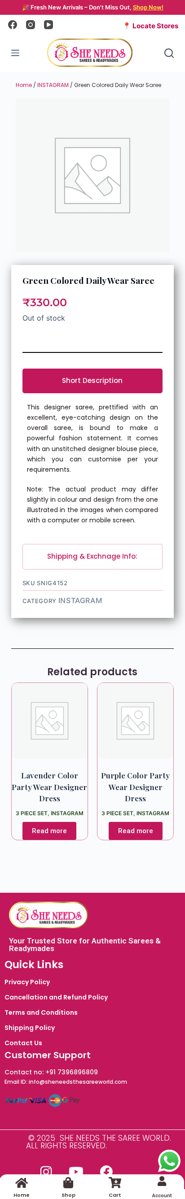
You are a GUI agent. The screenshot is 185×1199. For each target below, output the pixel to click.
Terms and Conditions (41, 1012)
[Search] (169, 53)
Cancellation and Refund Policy (56, 997)
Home (24, 85)
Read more (49, 831)
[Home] (21, 1182)
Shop (68, 1195)
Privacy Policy (27, 981)
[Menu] (15, 53)
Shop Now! (148, 7)
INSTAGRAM (53, 85)
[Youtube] (76, 1172)
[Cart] (115, 1182)
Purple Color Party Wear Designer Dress (135, 786)
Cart (115, 1195)
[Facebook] (12, 24)
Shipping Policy (29, 1027)
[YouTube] (48, 24)
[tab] (92, 381)
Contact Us (23, 1042)
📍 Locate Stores (150, 26)
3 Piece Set (32, 813)
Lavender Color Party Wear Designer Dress (49, 786)
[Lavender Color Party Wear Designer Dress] (50, 721)
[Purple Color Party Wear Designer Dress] (135, 721)
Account (162, 1196)
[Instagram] (30, 24)
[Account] (162, 1181)
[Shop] (68, 1182)
